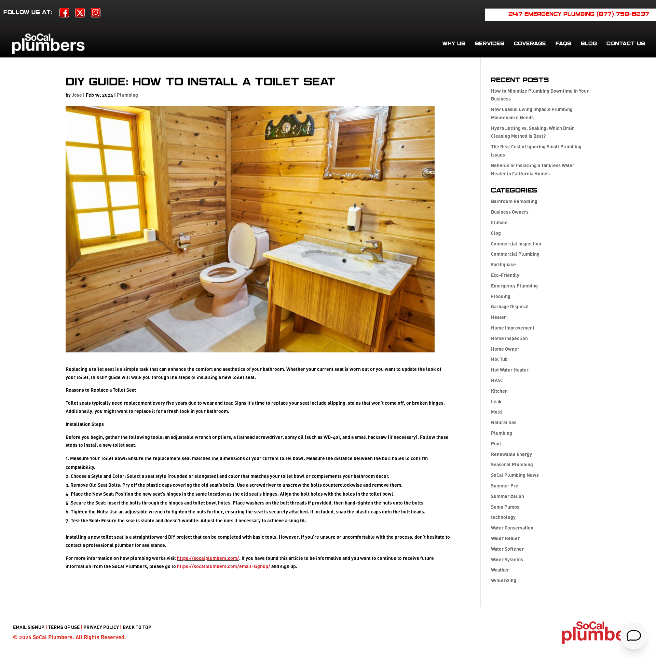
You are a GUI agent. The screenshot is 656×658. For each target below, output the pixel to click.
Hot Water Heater (510, 370)
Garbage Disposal (510, 306)
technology (503, 517)
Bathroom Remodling (514, 201)
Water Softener (507, 549)
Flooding (500, 296)
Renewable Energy (511, 454)
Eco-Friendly (505, 275)
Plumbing (127, 95)
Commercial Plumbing (515, 254)
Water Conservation (512, 528)
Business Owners (510, 212)
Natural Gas (503, 422)
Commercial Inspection (516, 243)
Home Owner (505, 349)
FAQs (563, 43)
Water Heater (505, 538)
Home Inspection (509, 338)
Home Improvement (512, 328)
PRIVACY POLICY (101, 627)
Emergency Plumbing (514, 285)
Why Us (453, 43)
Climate (499, 222)
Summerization (507, 496)
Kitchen (499, 391)
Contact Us (625, 43)
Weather (500, 570)
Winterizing (503, 580)
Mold (496, 412)
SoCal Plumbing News (515, 475)
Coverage (530, 43)
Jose (77, 95)
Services (489, 43)
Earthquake (503, 264)
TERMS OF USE (64, 627)
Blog (589, 43)
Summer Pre (504, 485)
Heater (498, 317)
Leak (496, 401)
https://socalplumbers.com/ (208, 558)
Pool (496, 443)
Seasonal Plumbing (512, 464)
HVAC (497, 380)
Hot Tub (499, 359)
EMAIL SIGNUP (28, 627)
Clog (496, 233)
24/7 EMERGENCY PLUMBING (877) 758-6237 (578, 14)
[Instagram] (95, 15)
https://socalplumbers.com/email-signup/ (223, 566)
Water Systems (507, 559)
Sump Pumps (505, 507)
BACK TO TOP (137, 627)
